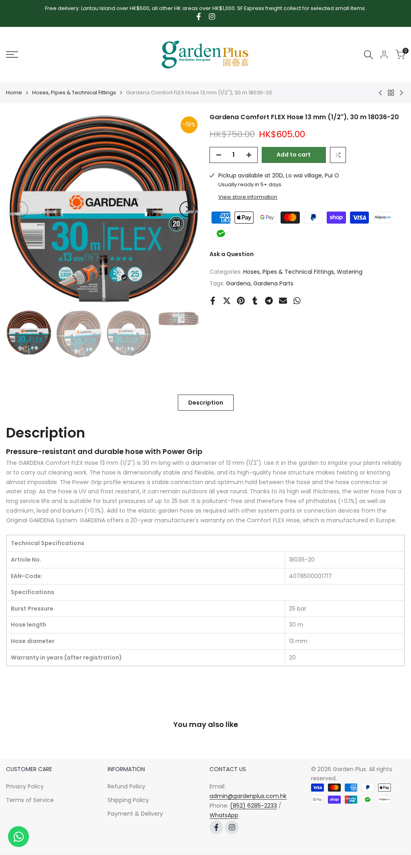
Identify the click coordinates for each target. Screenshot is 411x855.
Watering (349, 272)
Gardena (238, 283)
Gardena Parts (273, 283)
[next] (187, 209)
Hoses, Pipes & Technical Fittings (74, 92)
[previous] (20, 209)
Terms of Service (30, 800)
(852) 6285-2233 (253, 806)
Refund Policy (126, 786)
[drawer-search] (368, 54)
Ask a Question (232, 254)
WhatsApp (224, 815)
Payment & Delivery (135, 814)
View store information (247, 197)
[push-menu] (12, 55)
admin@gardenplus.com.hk (248, 796)
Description (205, 403)
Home (14, 92)
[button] (338, 155)
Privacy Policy (25, 786)
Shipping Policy (128, 800)
